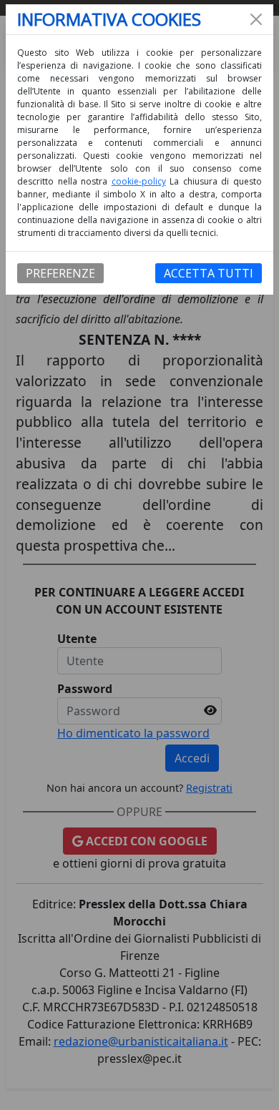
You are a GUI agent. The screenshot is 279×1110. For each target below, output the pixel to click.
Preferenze (60, 273)
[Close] (256, 19)
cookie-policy (139, 181)
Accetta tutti (208, 273)
